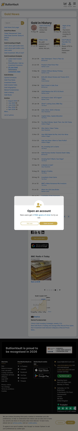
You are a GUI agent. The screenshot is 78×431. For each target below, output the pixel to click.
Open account (48, 223)
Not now (29, 223)
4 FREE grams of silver (41, 215)
